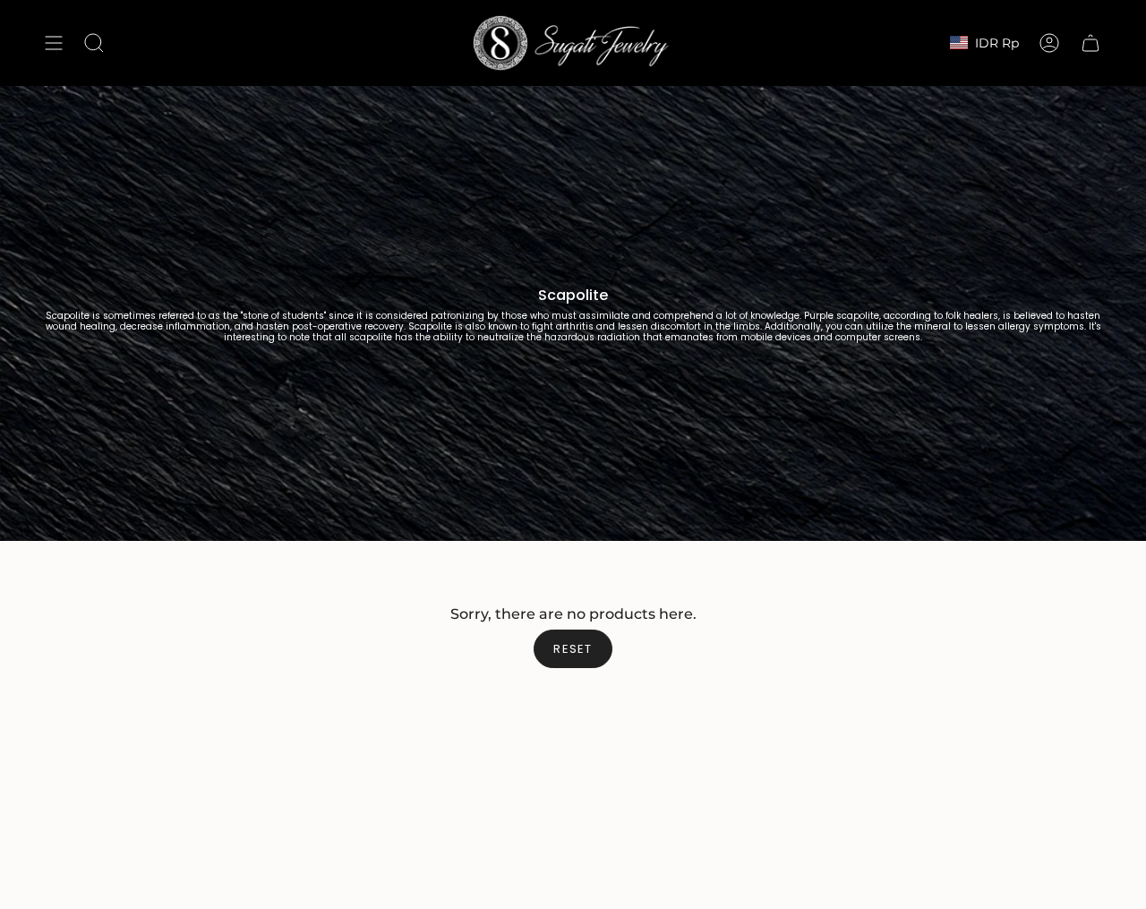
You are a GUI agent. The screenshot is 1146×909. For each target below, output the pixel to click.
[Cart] (1090, 43)
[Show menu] (54, 43)
